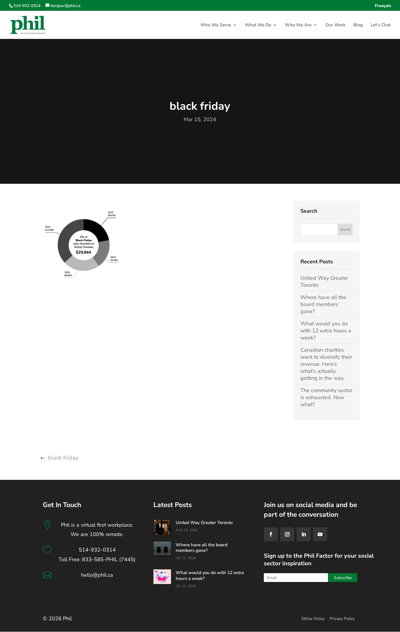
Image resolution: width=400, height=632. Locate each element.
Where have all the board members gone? (323, 304)
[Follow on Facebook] (271, 534)
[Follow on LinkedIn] (304, 534)
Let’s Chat (381, 25)
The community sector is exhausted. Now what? (326, 397)
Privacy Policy (342, 618)
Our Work (335, 25)
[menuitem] (383, 7)
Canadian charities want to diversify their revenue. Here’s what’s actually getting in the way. (326, 364)
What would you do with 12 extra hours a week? (325, 330)
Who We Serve (215, 25)
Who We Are (298, 25)
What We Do (258, 25)
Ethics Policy (313, 618)
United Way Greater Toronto (204, 522)
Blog (358, 25)
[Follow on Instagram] (287, 534)
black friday (63, 458)
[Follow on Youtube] (320, 534)
